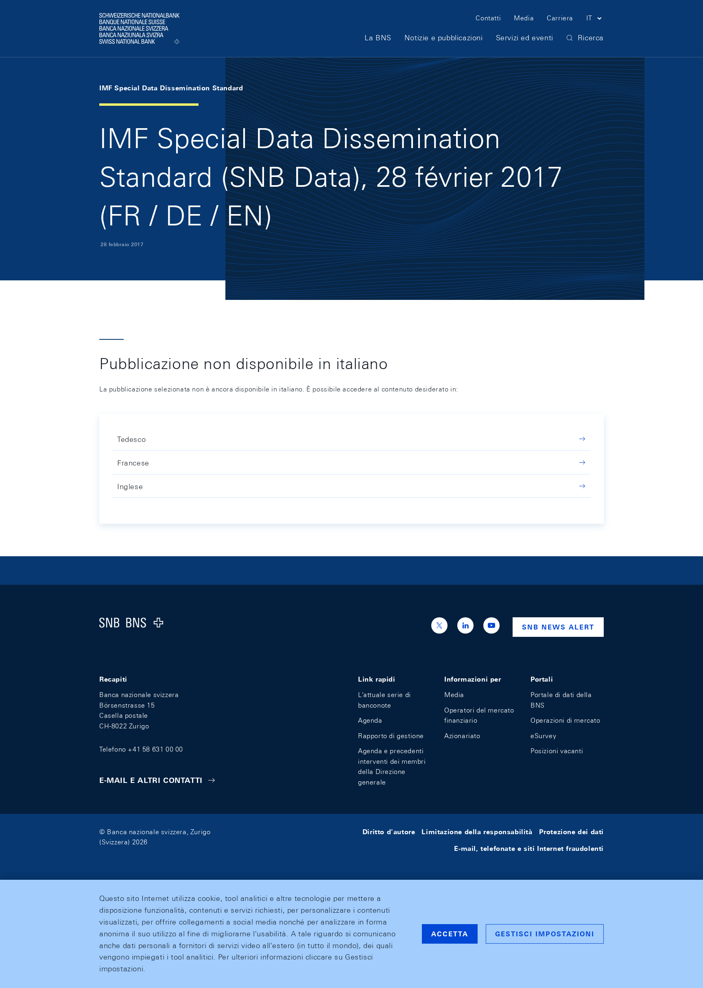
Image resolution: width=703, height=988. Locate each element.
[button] (595, 19)
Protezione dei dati (571, 832)
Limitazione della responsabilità (476, 832)
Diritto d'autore (388, 832)
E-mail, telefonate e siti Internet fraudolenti (529, 848)
